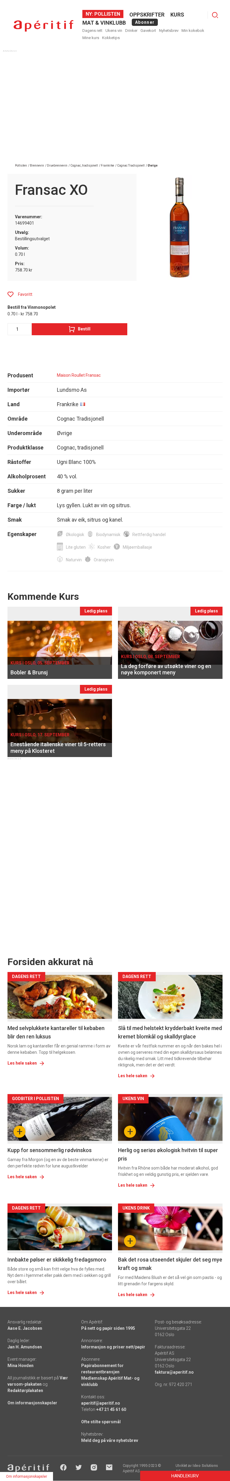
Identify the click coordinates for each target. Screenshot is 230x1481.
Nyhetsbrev (168, 30)
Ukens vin (113, 30)
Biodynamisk (108, 534)
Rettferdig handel (149, 534)
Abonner (145, 22)
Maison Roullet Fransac (79, 375)
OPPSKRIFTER (146, 14)
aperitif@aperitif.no (100, 1403)
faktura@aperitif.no (174, 1372)
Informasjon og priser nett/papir (113, 1347)
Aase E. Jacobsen (24, 1328)
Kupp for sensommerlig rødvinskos (49, 1150)
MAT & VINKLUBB (104, 23)
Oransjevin (104, 559)
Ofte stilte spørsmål (101, 1421)
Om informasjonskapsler (32, 1402)
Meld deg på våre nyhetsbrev (109, 1440)
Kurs (177, 14)
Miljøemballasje (137, 547)
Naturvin (74, 559)
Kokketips (111, 37)
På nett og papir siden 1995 (108, 1328)
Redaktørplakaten (25, 1390)
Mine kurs (90, 37)
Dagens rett (92, 30)
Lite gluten (76, 547)
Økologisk (75, 534)
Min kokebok (192, 30)
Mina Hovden (20, 1365)
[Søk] (215, 15)
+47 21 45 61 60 (111, 1409)
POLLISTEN (106, 14)
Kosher (104, 547)
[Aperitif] (43, 26)
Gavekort (148, 30)
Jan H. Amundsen (24, 1347)
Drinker (131, 30)
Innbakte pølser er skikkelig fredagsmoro (56, 1259)
